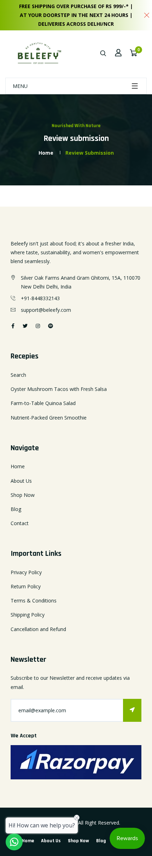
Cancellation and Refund (38, 629)
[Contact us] (14, 841)
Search (18, 374)
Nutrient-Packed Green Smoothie (49, 417)
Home (46, 152)
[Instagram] (38, 325)
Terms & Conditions (34, 600)
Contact (20, 523)
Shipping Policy (28, 614)
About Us (21, 480)
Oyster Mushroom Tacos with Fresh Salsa (59, 389)
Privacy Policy (26, 572)
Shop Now (23, 495)
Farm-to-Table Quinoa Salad (43, 403)
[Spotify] (50, 325)
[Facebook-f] (13, 325)
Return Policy (26, 586)
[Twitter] (25, 325)
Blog (16, 509)
